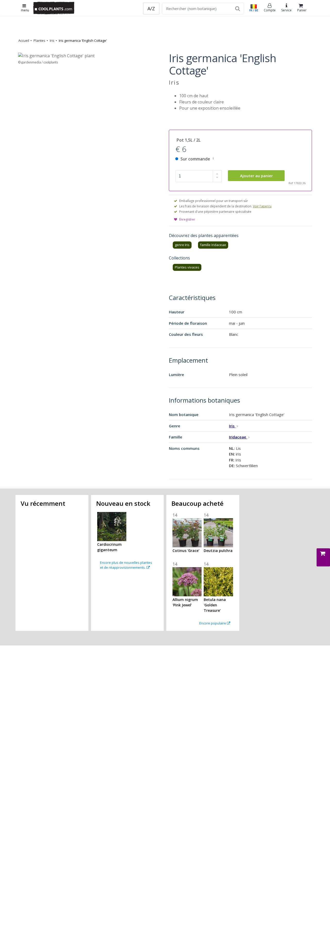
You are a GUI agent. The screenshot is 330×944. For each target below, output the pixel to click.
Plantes (39, 40)
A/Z (151, 8)
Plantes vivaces (187, 267)
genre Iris (182, 244)
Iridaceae (238, 437)
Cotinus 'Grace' (185, 550)
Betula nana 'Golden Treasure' (215, 605)
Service (286, 10)
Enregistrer (187, 219)
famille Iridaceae (213, 244)
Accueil (23, 40)
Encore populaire (213, 623)
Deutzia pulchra (218, 550)
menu (25, 10)
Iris (52, 40)
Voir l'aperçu (262, 206)
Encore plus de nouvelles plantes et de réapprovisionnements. (126, 565)
